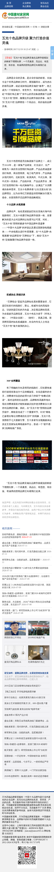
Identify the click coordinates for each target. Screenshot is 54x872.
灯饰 (35, 27)
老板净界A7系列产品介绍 (16, 715)
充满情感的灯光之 (36, 662)
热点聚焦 (26, 6)
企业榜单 (26, 3)
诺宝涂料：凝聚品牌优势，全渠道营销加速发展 (26, 673)
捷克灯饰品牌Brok (12, 662)
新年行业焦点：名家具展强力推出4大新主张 (24, 697)
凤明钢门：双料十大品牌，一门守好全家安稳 (25, 770)
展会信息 (44, 6)
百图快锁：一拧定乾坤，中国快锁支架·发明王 (25, 756)
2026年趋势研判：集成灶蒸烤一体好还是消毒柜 (26, 776)
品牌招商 (9, 6)
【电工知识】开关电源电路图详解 (20, 692)
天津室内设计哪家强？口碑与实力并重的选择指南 (25, 568)
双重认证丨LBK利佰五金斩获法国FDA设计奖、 (26, 738)
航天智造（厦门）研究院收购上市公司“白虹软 (25, 750)
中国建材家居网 (22, 27)
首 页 (8, 3)
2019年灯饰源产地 (36, 637)
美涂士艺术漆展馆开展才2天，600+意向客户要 (26, 703)
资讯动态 (44, 3)
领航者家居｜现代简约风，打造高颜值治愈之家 (24, 551)
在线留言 (9, 833)
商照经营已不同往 (12, 637)
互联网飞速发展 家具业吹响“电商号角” (22, 709)
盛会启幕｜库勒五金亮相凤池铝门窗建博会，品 (26, 721)
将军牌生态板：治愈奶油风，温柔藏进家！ (22, 560)
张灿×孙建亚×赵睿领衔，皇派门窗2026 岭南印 (25, 744)
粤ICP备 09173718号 (30, 842)
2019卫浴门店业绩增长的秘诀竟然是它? (22, 686)
